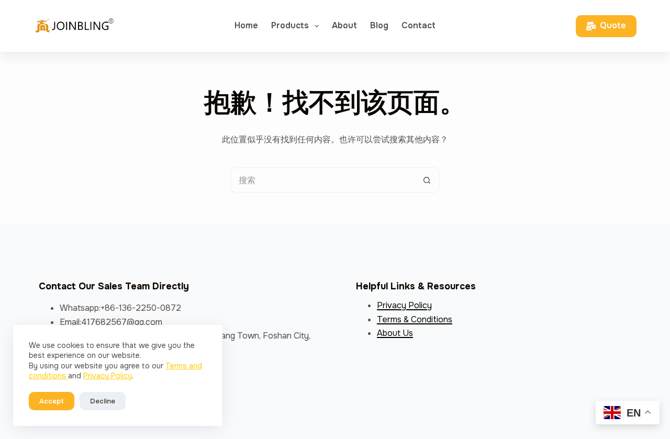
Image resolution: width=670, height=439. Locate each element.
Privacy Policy (107, 375)
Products (290, 25)
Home (246, 25)
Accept (51, 401)
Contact (418, 25)
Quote (613, 25)
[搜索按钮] (427, 180)
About (344, 25)
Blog (379, 25)
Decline (102, 401)
